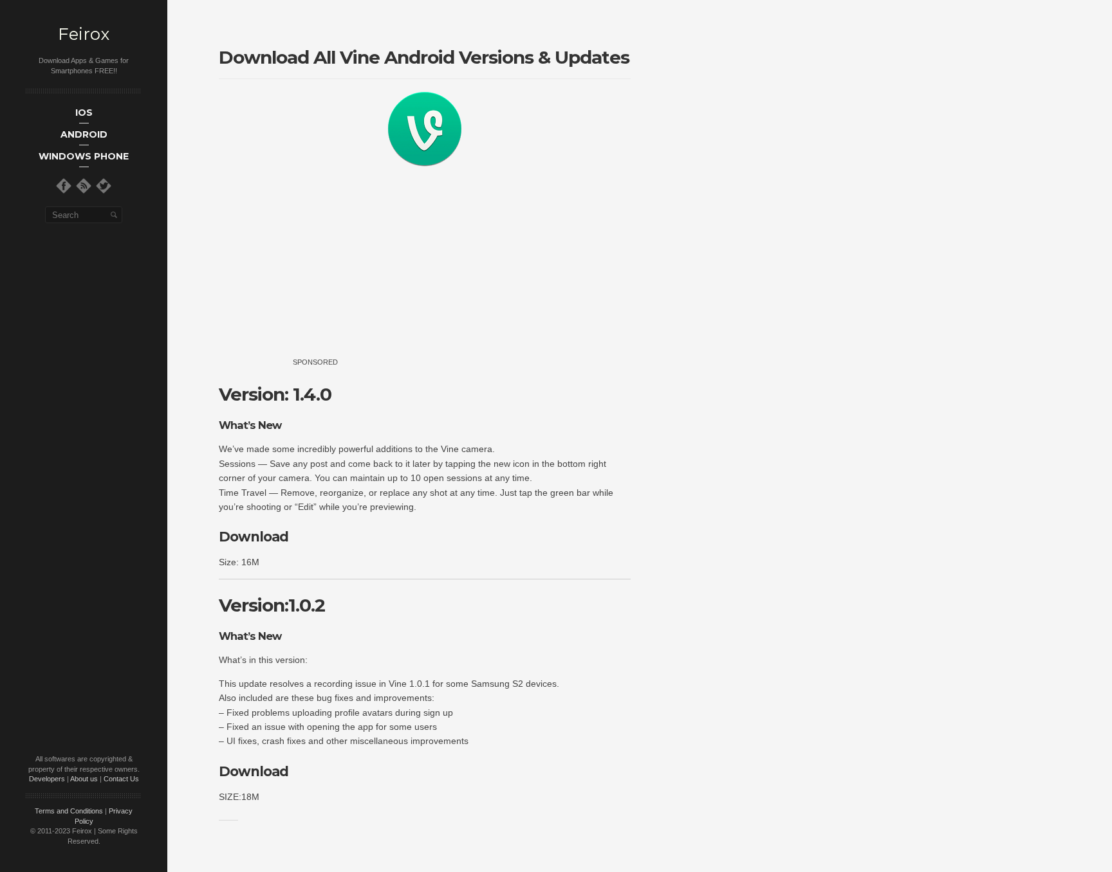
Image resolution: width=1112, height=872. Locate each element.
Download (253, 537)
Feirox (83, 34)
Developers (47, 779)
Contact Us (121, 779)
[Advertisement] (448, 275)
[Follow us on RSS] (83, 186)
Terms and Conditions (69, 811)
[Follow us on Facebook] (63, 186)
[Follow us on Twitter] (103, 186)
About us (84, 779)
